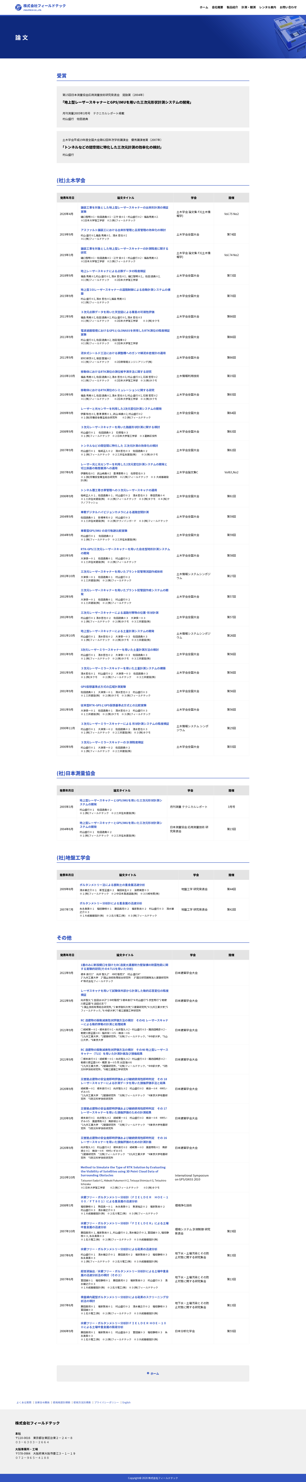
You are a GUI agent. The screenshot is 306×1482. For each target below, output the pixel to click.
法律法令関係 (42, 1402)
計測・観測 (249, 7)
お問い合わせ (288, 7)
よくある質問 (23, 1402)
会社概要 (217, 7)
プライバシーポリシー (106, 1402)
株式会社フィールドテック (44, 7)
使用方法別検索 (82, 1402)
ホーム (204, 7)
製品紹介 (232, 7)
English (126, 1402)
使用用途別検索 (61, 1402)
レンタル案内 (267, 7)
